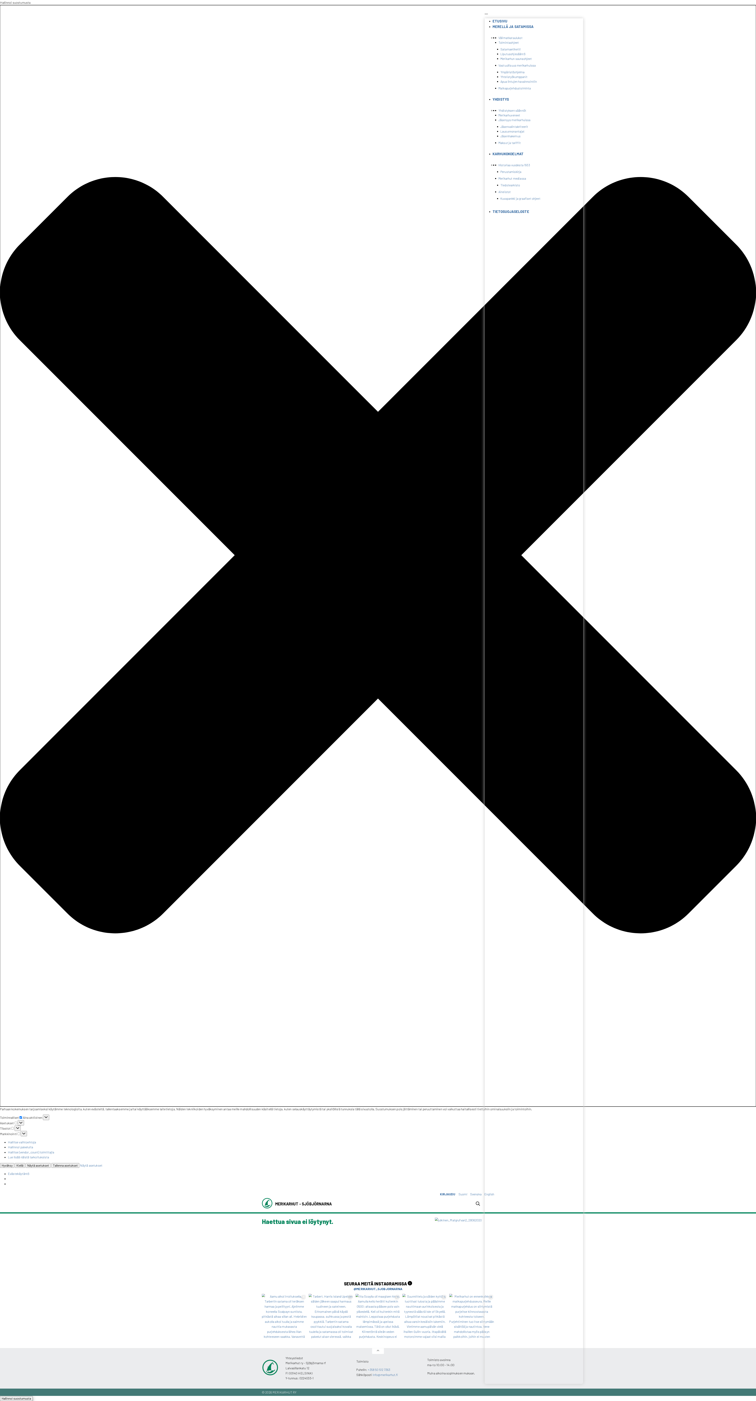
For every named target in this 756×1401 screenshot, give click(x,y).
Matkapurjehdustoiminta (514, 88)
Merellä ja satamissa (513, 26)
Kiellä (19, 1165)
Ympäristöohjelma (512, 72)
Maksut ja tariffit (509, 143)
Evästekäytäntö (18, 1173)
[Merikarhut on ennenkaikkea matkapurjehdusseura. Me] (471, 1316)
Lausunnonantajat (512, 131)
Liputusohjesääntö (512, 54)
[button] (378, 556)
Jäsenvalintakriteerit (514, 126)
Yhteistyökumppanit (513, 77)
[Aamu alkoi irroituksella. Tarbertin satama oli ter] (284, 1316)
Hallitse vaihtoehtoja (22, 1142)
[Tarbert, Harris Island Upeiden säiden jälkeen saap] (331, 1316)
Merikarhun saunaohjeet (516, 58)
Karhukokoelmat (508, 154)
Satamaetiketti (510, 49)
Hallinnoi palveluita (20, 1147)
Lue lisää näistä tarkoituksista (28, 1157)
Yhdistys (501, 99)
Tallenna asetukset (65, 1165)
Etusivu (500, 21)
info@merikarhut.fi (385, 1375)
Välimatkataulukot (510, 38)
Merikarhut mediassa (512, 178)
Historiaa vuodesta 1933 (514, 165)
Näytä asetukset (38, 1165)
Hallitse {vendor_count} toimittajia (31, 1152)
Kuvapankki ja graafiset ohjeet (520, 198)
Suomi (463, 1194)
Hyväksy (7, 1165)
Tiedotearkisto (510, 185)
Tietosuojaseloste (511, 211)
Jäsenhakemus (510, 136)
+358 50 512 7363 (379, 1369)
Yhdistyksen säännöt (512, 110)
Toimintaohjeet (508, 42)
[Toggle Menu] (486, 14)
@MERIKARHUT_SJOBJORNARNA (378, 1289)
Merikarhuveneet (509, 115)
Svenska (476, 1194)
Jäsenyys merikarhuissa (514, 120)
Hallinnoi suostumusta (16, 1398)
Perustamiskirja (510, 172)
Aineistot (504, 192)
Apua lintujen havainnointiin (518, 81)
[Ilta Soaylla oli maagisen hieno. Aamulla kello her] (378, 1316)
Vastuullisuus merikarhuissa (517, 65)
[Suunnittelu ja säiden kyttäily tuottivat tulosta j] (424, 1316)
